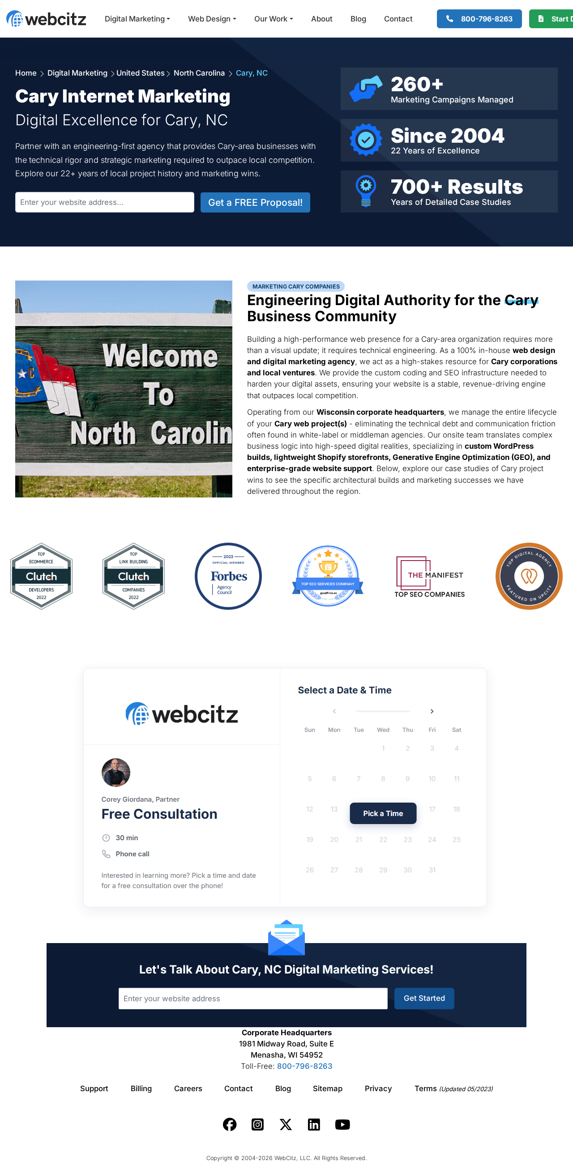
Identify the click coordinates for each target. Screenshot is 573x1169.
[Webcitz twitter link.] (286, 1125)
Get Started (424, 998)
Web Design (209, 18)
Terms (454, 1088)
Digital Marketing (135, 18)
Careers (188, 1088)
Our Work (270, 18)
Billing (141, 1088)
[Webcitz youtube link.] (342, 1125)
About (322, 18)
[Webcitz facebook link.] (230, 1125)
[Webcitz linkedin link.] (314, 1125)
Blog (358, 18)
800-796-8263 (305, 1066)
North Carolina (199, 72)
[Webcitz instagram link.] (258, 1125)
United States (140, 72)
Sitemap (327, 1088)
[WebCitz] (46, 18)
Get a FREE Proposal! (255, 202)
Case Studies (485, 202)
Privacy (378, 1088)
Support (94, 1088)
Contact (398, 18)
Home (26, 72)
